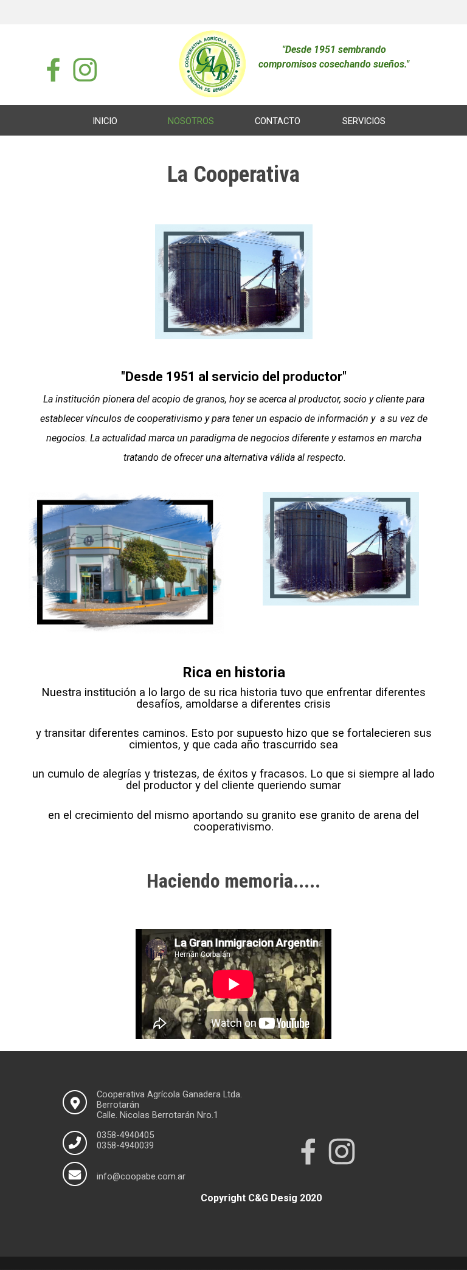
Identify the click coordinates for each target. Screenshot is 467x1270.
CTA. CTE (234, 140)
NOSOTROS (191, 121)
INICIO (104, 121)
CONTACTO (277, 121)
